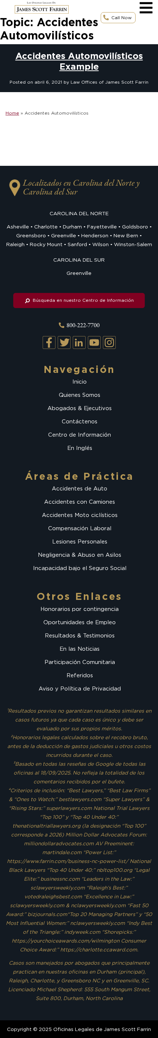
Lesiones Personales (79, 541)
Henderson (94, 235)
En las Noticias (80, 649)
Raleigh (15, 244)
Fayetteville (102, 227)
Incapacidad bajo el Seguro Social (79, 568)
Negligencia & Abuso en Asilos (79, 555)
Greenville (63, 235)
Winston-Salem (133, 244)
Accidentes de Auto (79, 488)
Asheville (18, 227)
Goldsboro (135, 227)
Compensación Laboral (79, 528)
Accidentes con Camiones (79, 502)
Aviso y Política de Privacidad (80, 688)
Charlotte (46, 227)
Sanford (77, 244)
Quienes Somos (79, 395)
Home (12, 113)
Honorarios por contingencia (79, 609)
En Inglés (79, 448)
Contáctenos (79, 421)
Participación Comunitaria (79, 662)
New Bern (126, 235)
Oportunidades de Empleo (79, 622)
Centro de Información (79, 434)
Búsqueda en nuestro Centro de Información (82, 300)
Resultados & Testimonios (80, 635)
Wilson (100, 244)
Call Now (121, 17)
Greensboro (31, 235)
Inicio (79, 381)
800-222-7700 (83, 325)
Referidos (80, 675)
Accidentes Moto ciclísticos (80, 515)
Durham (72, 227)
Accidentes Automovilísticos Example (79, 61)
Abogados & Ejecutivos (79, 408)
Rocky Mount (46, 244)
